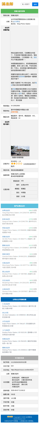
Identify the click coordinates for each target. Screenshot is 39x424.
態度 (35, 57)
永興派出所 (6, 210)
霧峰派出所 (6, 347)
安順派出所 (6, 339)
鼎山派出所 (6, 271)
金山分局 (5, 312)
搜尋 (35, 4)
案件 (20, 93)
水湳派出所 (6, 289)
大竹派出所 (6, 321)
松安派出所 (6, 219)
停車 (23, 76)
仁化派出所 (6, 304)
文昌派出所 (6, 263)
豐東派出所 (6, 245)
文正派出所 (6, 280)
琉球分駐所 (6, 254)
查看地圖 (14, 112)
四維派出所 (6, 236)
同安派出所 (6, 228)
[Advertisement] (24, 38)
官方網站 (16, 21)
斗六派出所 (6, 330)
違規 (20, 76)
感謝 (14, 89)
